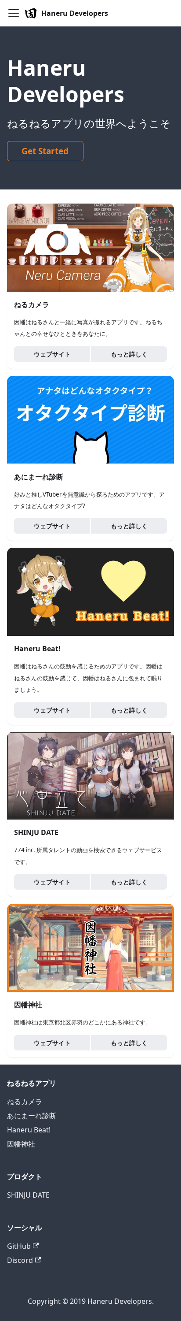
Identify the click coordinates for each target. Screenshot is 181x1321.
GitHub (19, 1246)
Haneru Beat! (29, 1130)
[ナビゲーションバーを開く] (13, 13)
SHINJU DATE (28, 1195)
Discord (20, 1260)
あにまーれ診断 (31, 1116)
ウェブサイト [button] (52, 354)
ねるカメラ (24, 1101)
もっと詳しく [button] (129, 354)
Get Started (45, 151)
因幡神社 (21, 1144)
